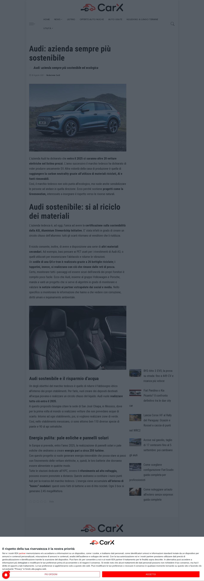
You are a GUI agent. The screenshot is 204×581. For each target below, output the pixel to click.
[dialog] (102, 559)
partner (22, 553)
